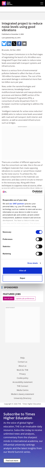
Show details (32, 263)
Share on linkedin (9, 43)
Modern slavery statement (22, 394)
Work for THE (22, 370)
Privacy (22, 374)
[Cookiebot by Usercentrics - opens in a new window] (32, 191)
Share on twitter (14, 43)
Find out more (12, 460)
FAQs (22, 358)
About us (22, 366)
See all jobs (8, 298)
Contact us (22, 362)
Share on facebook (19, 43)
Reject (22, 278)
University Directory (22, 398)
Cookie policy (22, 378)
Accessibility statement (23, 382)
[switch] (39, 239)
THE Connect (22, 386)
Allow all (22, 271)
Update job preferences (25, 298)
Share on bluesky (4, 43)
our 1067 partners (17, 204)
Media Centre (22, 390)
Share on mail (24, 43)
